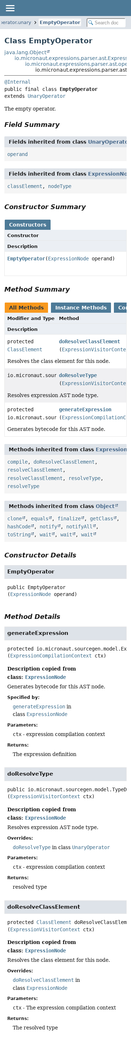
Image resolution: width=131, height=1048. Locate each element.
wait (45, 534)
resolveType (84, 478)
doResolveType (78, 375)
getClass (101, 518)
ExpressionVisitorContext (45, 796)
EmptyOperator (60, 22)
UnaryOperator (47, 96)
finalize (69, 518)
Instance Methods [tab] (81, 308)
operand (17, 154)
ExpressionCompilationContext (51, 656)
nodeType (59, 186)
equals (39, 518)
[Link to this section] (65, 124)
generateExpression (85, 409)
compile (17, 462)
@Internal (17, 82)
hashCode (19, 526)
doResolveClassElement (89, 341)
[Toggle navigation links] (10, 8)
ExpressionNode (68, 258)
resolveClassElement (35, 470)
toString (19, 534)
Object (105, 506)
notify (48, 526)
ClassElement (24, 349)
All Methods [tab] (26, 308)
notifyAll (79, 526)
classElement (24, 186)
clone (14, 518)
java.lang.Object (25, 52)
